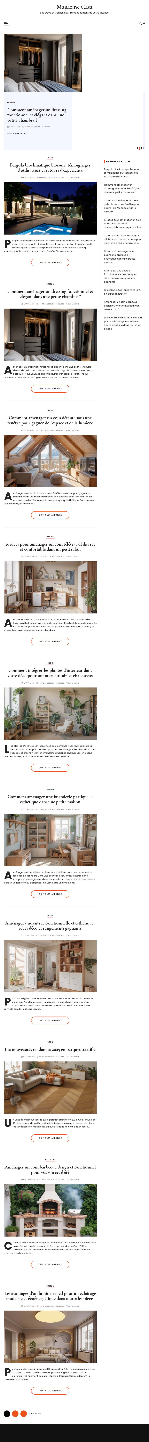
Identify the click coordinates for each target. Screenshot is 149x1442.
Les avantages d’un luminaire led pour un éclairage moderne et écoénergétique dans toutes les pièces (50, 1295)
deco (10, 102)
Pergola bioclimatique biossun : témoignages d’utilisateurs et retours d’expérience (50, 167)
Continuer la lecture (50, 262)
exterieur (50, 1159)
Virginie (75, 178)
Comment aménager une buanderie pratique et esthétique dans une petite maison (50, 799)
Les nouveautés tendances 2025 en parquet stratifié (50, 1049)
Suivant (33, 1413)
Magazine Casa (75, 6)
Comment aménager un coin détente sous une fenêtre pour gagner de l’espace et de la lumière (34, 117)
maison (50, 284)
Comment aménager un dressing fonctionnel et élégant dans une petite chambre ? (50, 293)
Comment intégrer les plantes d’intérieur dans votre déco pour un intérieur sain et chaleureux (50, 672)
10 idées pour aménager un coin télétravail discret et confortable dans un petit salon (50, 546)
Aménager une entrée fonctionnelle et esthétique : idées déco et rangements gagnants (50, 925)
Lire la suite (19, 138)
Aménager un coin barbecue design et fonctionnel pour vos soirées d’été (50, 1169)
